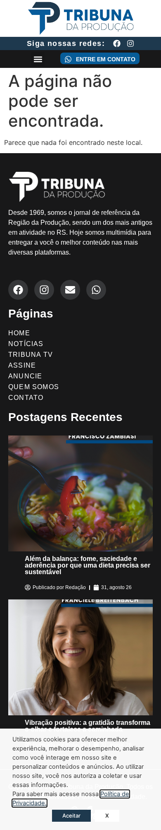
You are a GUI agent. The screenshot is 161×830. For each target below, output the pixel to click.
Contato (25, 397)
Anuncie (25, 376)
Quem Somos (33, 386)
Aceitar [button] (71, 815)
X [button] (107, 815)
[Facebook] (117, 43)
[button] (38, 59)
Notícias (26, 343)
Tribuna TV (30, 354)
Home (19, 333)
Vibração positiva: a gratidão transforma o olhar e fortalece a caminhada (87, 726)
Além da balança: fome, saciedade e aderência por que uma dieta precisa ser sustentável (87, 565)
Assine (22, 365)
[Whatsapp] (96, 290)
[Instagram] (130, 43)
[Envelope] (70, 290)
